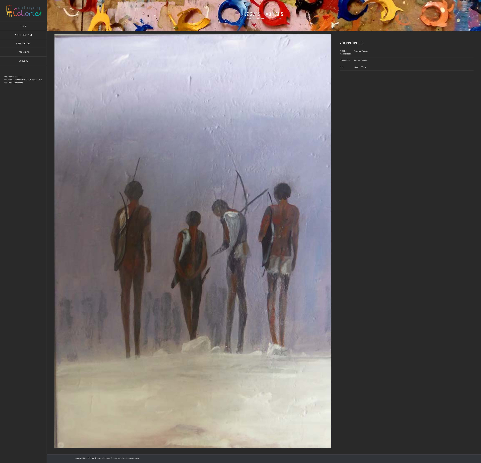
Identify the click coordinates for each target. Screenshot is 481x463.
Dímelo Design (31, 80)
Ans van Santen (361, 60)
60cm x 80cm (360, 67)
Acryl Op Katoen (361, 51)
